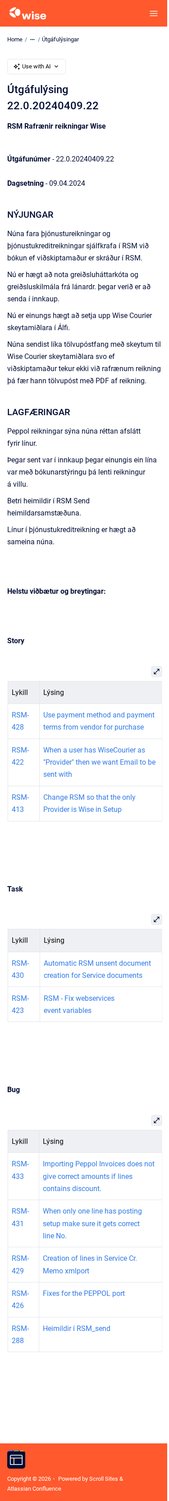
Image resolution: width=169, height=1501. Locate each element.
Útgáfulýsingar (60, 39)
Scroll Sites (103, 1478)
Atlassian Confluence (34, 1488)
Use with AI (36, 66)
